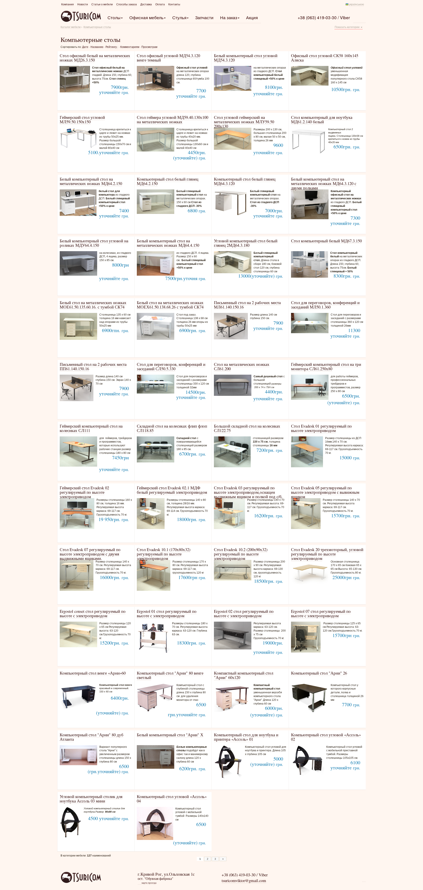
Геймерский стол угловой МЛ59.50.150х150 (82, 119)
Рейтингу (111, 47)
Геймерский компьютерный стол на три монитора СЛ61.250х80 (326, 366)
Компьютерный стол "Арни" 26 (319, 673)
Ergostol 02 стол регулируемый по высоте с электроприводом (244, 613)
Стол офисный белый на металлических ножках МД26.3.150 (95, 58)
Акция (252, 17)
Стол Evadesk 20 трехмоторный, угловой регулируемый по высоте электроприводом (327, 554)
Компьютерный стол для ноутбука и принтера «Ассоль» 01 (246, 737)
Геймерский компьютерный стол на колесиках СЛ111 (91, 428)
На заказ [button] (228, 17)
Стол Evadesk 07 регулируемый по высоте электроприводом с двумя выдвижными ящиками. (90, 554)
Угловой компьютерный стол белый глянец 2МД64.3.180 (245, 243)
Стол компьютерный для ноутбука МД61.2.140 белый (321, 119)
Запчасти (204, 17)
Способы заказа (126, 4)
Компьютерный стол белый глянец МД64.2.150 (167, 181)
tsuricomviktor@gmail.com (244, 880)
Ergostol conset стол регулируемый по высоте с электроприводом (93, 613)
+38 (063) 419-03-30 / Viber (324, 17)
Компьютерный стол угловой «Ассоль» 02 (326, 737)
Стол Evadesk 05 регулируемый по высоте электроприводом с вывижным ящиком (325, 492)
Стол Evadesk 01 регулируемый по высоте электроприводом (321, 428)
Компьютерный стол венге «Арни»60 (93, 673)
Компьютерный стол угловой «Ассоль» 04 (172, 799)
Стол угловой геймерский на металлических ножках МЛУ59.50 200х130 (244, 121)
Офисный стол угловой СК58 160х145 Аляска (324, 58)
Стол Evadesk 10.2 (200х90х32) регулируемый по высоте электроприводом (240, 554)
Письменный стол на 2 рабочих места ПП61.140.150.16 (93, 366)
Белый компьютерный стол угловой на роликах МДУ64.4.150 (94, 243)
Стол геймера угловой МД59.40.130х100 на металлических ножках (172, 119)
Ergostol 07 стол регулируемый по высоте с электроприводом (321, 613)
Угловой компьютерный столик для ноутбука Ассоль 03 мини (91, 799)
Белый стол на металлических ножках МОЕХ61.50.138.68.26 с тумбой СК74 (170, 305)
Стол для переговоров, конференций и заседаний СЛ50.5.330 (171, 366)
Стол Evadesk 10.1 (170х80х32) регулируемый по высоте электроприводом (163, 554)
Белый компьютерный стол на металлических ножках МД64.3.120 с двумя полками (323, 183)
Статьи (102, 4)
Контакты (174, 4)
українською (356, 4)
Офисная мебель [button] (146, 17)
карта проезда (147, 882)
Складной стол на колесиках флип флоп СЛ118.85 (172, 428)
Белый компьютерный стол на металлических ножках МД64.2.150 (91, 181)
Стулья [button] (179, 17)
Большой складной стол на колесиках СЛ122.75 (247, 428)
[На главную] (81, 877)
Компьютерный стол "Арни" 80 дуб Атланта (91, 737)
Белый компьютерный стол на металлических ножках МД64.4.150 (168, 243)
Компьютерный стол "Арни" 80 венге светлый (170, 675)
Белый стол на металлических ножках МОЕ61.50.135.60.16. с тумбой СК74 (93, 305)
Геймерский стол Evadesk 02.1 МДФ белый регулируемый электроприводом (172, 490)
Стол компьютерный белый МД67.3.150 (326, 240)
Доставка (146, 4)
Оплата (160, 4)
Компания (67, 4)
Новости (82, 4)
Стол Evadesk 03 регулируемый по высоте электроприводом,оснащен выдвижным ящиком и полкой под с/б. (248, 492)
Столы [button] (114, 17)
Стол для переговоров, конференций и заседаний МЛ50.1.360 (325, 305)
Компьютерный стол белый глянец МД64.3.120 (244, 181)
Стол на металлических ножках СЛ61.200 (241, 366)
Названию (97, 47)
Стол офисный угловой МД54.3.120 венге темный (168, 58)
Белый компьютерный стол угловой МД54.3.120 (245, 58)
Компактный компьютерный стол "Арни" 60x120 (243, 675)
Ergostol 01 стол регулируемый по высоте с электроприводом (167, 613)
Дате (85, 47)
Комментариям (129, 47)
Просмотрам (149, 47)
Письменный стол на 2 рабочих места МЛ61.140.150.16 (247, 305)
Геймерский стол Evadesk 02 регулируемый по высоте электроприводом (84, 492)
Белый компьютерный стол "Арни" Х (170, 734)
